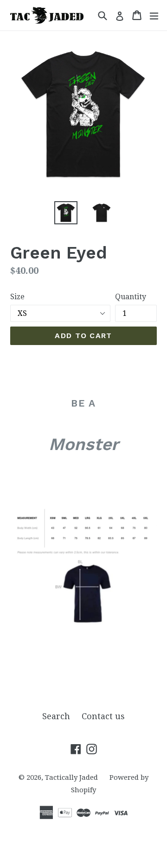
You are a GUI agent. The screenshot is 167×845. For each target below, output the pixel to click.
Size (17, 296)
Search (56, 716)
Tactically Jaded (71, 777)
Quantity (130, 296)
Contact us (103, 716)
